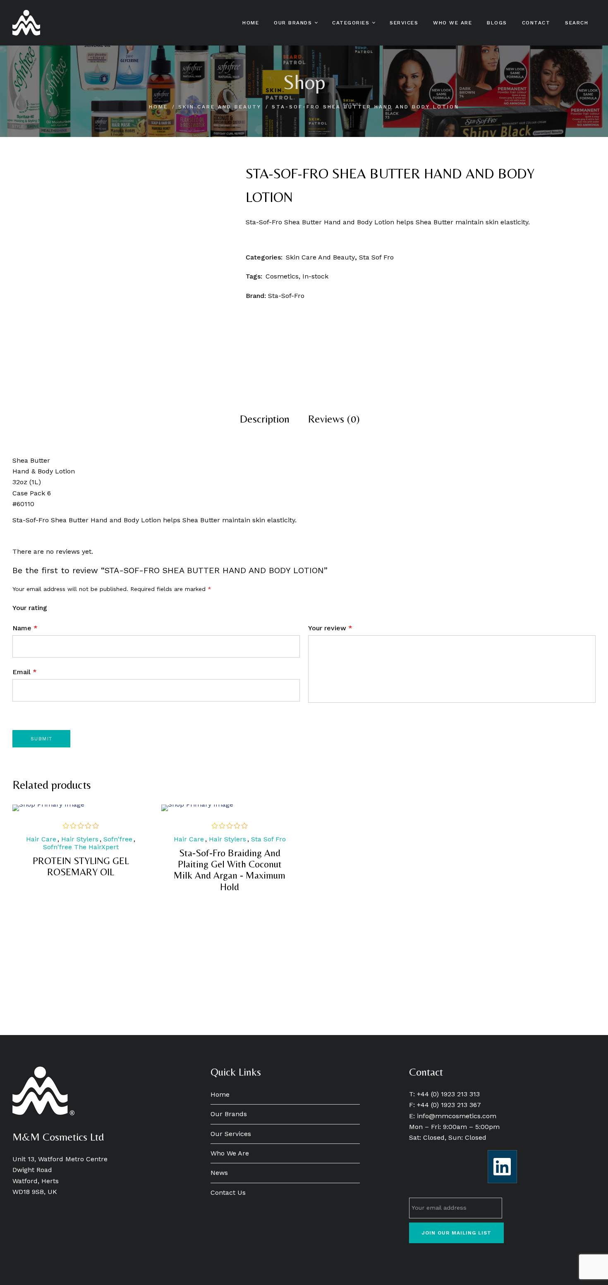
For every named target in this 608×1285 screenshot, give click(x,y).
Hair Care (41, 839)
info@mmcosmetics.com (456, 1116)
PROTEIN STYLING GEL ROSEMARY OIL (81, 866)
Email (24, 672)
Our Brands (229, 1114)
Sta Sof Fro (376, 257)
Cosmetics (282, 276)
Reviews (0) (334, 419)
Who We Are (230, 1153)
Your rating (29, 608)
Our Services (231, 1134)
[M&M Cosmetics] (26, 22)
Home (158, 107)
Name (25, 628)
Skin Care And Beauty (219, 107)
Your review (330, 628)
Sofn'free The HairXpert (81, 847)
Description (265, 419)
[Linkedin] (502, 1166)
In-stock (315, 276)
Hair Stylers (79, 839)
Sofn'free (117, 839)
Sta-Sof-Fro (286, 296)
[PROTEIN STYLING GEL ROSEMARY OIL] (80, 808)
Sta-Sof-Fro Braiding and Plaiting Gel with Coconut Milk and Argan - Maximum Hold (229, 869)
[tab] (265, 419)
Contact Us (228, 1192)
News (219, 1173)
